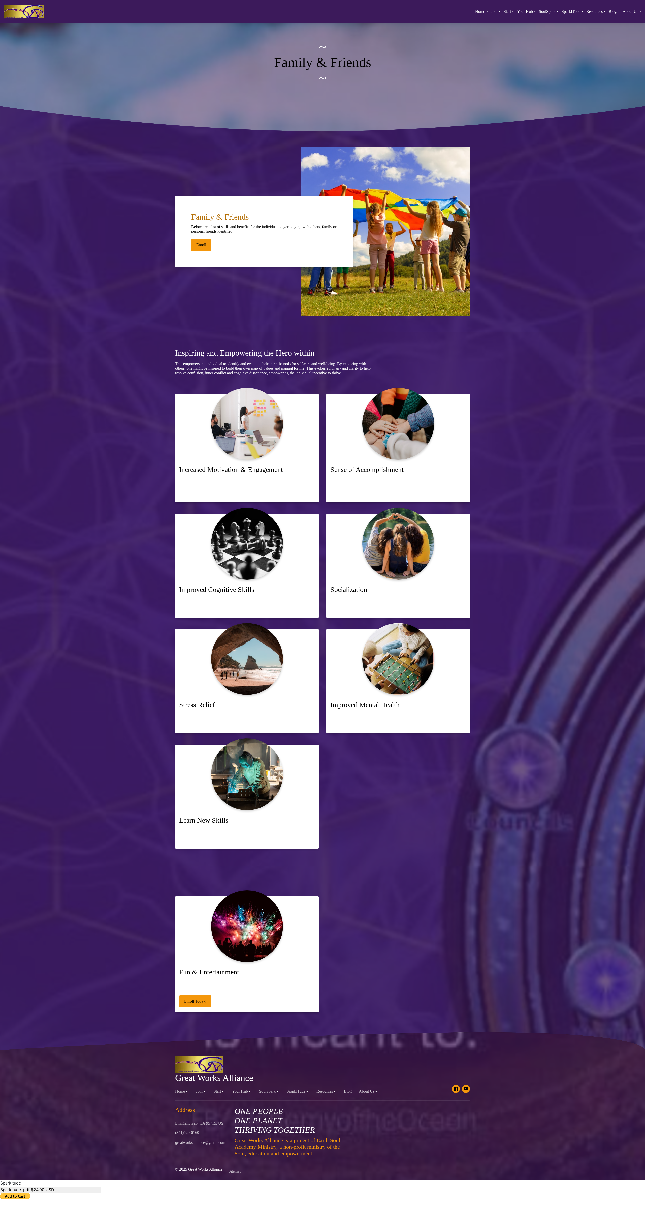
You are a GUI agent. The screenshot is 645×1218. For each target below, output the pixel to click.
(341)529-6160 (187, 1132)
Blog (613, 11)
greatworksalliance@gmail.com (200, 1142)
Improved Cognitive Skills (216, 589)
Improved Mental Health (365, 705)
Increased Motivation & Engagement (231, 469)
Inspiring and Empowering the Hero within (244, 352)
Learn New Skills (203, 820)
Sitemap (235, 1171)
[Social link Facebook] (456, 1089)
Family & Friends (220, 216)
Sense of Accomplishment (367, 469)
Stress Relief (197, 705)
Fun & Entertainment (209, 972)
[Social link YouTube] (466, 1089)
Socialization (348, 589)
